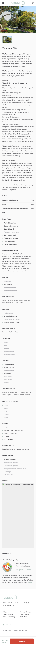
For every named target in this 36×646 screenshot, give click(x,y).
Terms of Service (25, 612)
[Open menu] (3, 3)
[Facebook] (4, 624)
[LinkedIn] (10, 624)
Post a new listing (9, 617)
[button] (18, 19)
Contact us (23, 617)
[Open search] (32, 3)
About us (6, 612)
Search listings (8, 614)
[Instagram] (7, 624)
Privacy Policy (24, 614)
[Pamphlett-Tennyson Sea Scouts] (7, 567)
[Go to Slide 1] (7, 39)
